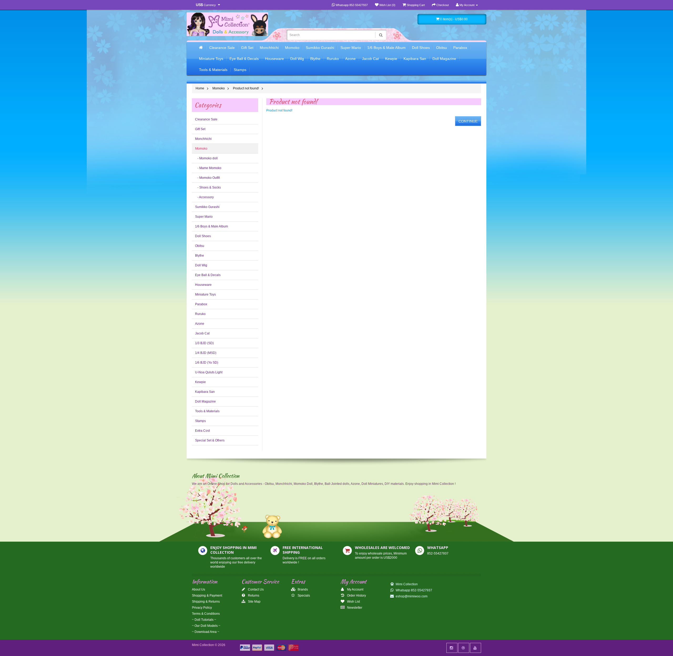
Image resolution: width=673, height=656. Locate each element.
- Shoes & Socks (208, 187)
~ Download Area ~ (205, 632)
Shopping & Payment (207, 595)
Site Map (254, 601)
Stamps (240, 70)
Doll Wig (297, 59)
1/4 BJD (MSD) (205, 353)
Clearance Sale (222, 47)
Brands (302, 589)
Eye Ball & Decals (244, 59)
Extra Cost (202, 431)
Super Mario (350, 47)
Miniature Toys (211, 59)
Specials (303, 595)
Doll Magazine (444, 59)
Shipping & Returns (206, 601)
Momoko (292, 47)
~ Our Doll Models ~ (206, 626)
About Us (198, 589)
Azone (350, 59)
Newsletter (354, 607)
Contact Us (255, 589)
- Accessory (204, 197)
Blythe (315, 59)
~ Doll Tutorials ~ (204, 620)
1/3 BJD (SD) (204, 343)
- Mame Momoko (208, 168)
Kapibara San (415, 59)
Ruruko (333, 59)
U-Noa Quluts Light (208, 372)
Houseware (274, 59)
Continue (468, 121)
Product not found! (246, 88)
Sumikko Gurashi (320, 47)
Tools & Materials (213, 70)
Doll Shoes (421, 47)
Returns (253, 595)
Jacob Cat (370, 59)
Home (200, 88)
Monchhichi (269, 47)
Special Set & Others (210, 440)
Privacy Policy (202, 607)
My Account (354, 589)
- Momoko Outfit (207, 178)
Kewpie (391, 59)
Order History (356, 595)
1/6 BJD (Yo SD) (206, 362)
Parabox (460, 47)
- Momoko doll (206, 158)
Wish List (353, 601)
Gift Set (247, 47)
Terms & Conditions (206, 614)
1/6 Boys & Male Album (386, 47)
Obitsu (441, 47)
